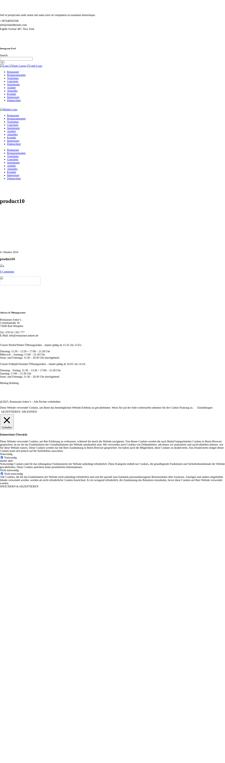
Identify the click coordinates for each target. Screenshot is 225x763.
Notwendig (10, 457)
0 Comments (7, 271)
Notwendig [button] (6, 454)
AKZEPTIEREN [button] (10, 411)
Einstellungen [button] (205, 407)
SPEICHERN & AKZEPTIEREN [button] (19, 486)
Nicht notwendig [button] (9, 470)
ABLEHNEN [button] (29, 411)
